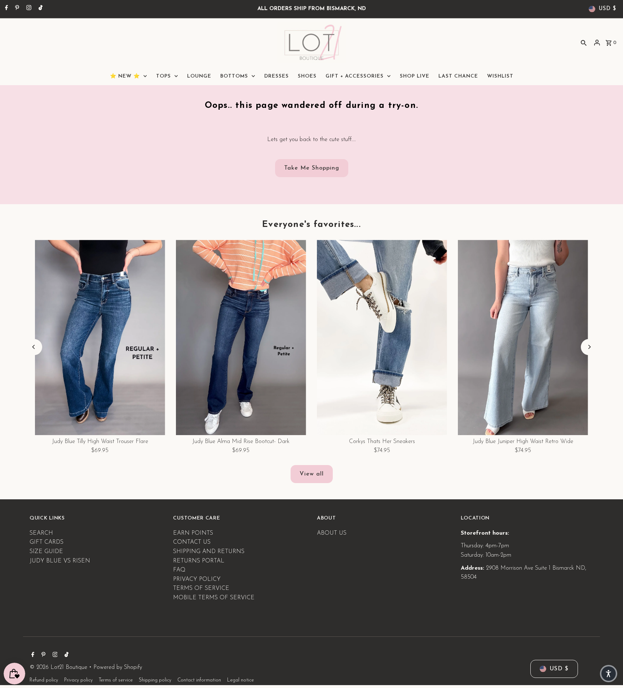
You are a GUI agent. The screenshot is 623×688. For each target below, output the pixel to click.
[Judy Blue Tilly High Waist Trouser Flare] (100, 337)
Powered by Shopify (117, 667)
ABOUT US (331, 533)
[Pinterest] (16, 9)
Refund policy (44, 680)
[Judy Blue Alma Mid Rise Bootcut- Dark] (241, 337)
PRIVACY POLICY (197, 579)
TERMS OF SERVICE (201, 588)
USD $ (607, 9)
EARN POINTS (193, 533)
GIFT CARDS (46, 542)
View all (312, 474)
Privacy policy (78, 680)
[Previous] (34, 347)
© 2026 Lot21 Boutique (59, 667)
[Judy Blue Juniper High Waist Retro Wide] (523, 337)
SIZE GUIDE (46, 552)
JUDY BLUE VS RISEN (60, 561)
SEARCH (41, 533)
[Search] (583, 42)
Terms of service (116, 680)
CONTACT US (192, 542)
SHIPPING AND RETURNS (208, 552)
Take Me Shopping (311, 168)
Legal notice (240, 680)
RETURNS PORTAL (198, 561)
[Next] (589, 347)
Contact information (199, 680)
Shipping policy (155, 680)
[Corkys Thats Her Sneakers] (382, 337)
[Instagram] (28, 9)
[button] (608, 673)
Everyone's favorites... (311, 224)
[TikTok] (40, 9)
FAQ (179, 570)
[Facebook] (5, 9)
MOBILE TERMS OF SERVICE (214, 597)
